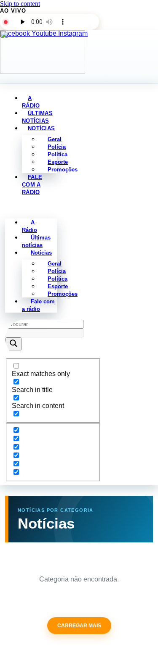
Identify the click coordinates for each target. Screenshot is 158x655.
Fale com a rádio (32, 184)
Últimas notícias (36, 241)
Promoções (63, 169)
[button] (31, 207)
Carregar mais (79, 626)
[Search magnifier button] (13, 343)
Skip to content (20, 3)
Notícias (41, 128)
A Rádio (29, 226)
